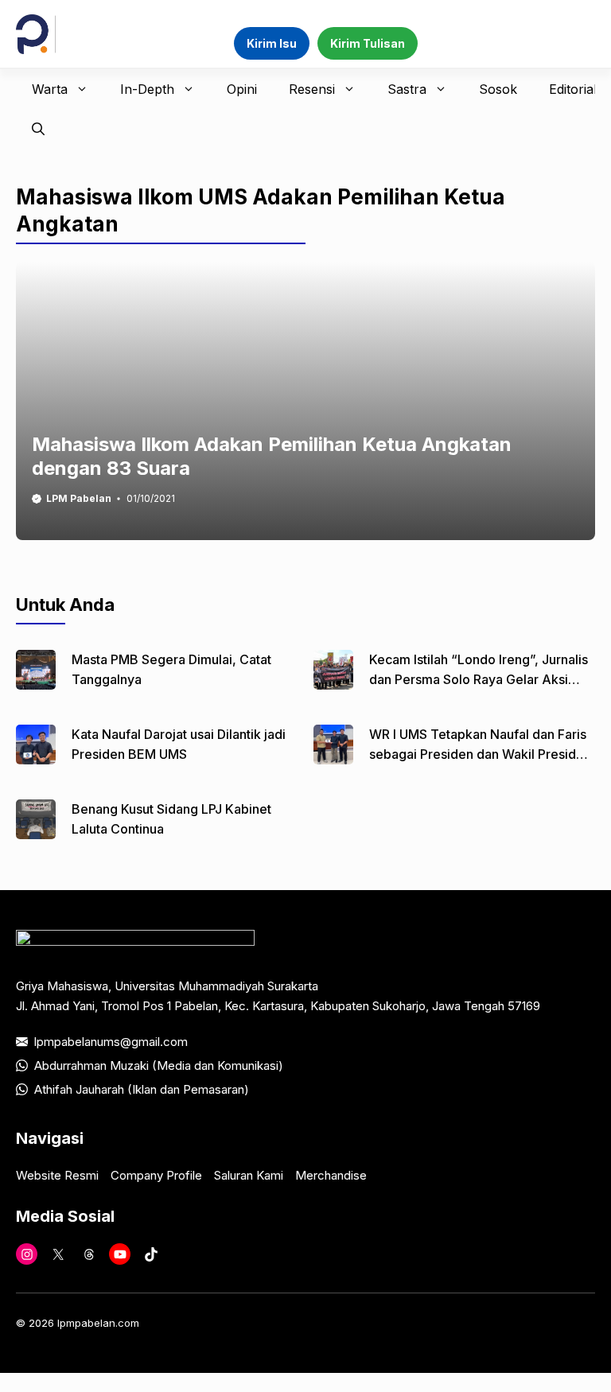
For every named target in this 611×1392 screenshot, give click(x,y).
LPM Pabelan (78, 498)
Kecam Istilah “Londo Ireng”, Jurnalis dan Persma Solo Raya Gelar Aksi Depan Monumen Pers (478, 679)
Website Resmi (57, 1175)
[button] (38, 129)
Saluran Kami (248, 1175)
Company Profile (156, 1175)
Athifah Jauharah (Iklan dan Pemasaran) (141, 1089)
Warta (50, 89)
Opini (242, 89)
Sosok (498, 89)
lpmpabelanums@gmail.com (111, 1041)
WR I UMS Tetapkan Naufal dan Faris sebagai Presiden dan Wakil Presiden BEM (480, 754)
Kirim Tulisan (367, 43)
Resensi (312, 89)
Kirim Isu (272, 43)
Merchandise (331, 1175)
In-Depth (147, 89)
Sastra (406, 89)
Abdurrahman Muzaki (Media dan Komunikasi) (158, 1065)
